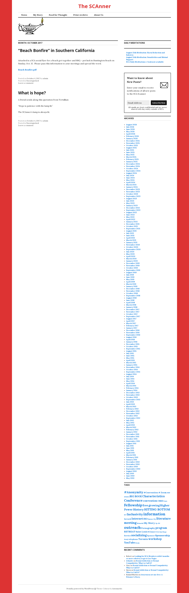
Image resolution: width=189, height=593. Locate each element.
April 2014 (130, 383)
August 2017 (131, 319)
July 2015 (130, 353)
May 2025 (130, 155)
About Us (98, 15)
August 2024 (131, 173)
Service (127, 535)
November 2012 (133, 413)
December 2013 (133, 393)
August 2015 (131, 351)
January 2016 (131, 342)
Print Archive (80, 15)
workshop (155, 539)
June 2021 (130, 236)
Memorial (140, 523)
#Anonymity (133, 492)
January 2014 (131, 390)
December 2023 (133, 189)
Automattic (117, 589)
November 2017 (132, 312)
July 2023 (130, 201)
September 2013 (133, 400)
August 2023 (131, 199)
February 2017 (132, 326)
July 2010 (130, 473)
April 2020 (130, 256)
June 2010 (130, 476)
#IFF (168, 493)
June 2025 (130, 152)
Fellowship (133, 505)
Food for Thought (58, 15)
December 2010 (133, 462)
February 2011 (132, 457)
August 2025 (131, 148)
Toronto (143, 539)
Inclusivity (135, 514)
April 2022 (130, 219)
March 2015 (131, 363)
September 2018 (133, 296)
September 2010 (133, 469)
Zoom (137, 543)
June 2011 (130, 448)
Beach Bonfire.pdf (27, 69)
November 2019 (133, 266)
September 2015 (133, 349)
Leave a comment (25, 83)
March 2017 (131, 323)
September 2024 (133, 171)
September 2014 (133, 372)
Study (126, 539)
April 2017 (130, 321)
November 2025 (133, 143)
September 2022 (133, 210)
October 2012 (132, 416)
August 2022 (131, 212)
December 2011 (132, 434)
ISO (145, 518)
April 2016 (130, 339)
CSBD (160, 501)
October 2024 (132, 169)
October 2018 (132, 293)
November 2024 (133, 166)
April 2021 (130, 238)
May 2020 (130, 254)
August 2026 (131, 125)
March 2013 (131, 406)
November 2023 (133, 192)
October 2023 (132, 194)
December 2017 (132, 309)
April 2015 (130, 360)
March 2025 (131, 157)
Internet (137, 518)
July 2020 (130, 252)
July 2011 (130, 446)
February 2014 (132, 388)
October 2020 (132, 247)
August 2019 (131, 272)
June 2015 (130, 356)
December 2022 (133, 208)
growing (154, 505)
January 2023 (132, 205)
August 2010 (131, 471)
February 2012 (132, 430)
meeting (130, 523)
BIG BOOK (136, 496)
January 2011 (131, 460)
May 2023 (130, 203)
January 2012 (131, 432)
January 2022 (132, 222)
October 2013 (132, 397)
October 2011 (131, 439)
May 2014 (130, 381)
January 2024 (132, 187)
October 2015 (132, 346)
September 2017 (133, 316)
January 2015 (131, 365)
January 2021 (131, 242)
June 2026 (130, 129)
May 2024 (130, 180)
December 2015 (132, 344)
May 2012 (130, 423)
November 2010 (133, 464)
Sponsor (151, 535)
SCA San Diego (161, 532)
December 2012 (133, 411)
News (24, 15)
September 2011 (133, 441)
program (161, 528)
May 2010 (130, 478)
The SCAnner (94, 6)
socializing (139, 535)
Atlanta (126, 497)
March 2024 (131, 185)
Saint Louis (141, 531)
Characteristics (153, 496)
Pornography (148, 528)
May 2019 (130, 279)
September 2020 (133, 249)
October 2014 (132, 370)
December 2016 (133, 330)
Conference (133, 500)
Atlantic (129, 561)
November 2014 (133, 367)
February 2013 (132, 409)
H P (125, 515)
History (138, 509)
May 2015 (130, 358)
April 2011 (130, 453)
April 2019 (130, 282)
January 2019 (131, 286)
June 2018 (130, 300)
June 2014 (130, 379)
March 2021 (131, 240)
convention (150, 500)
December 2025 (133, 141)
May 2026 (130, 132)
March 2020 (131, 259)
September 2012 (133, 418)
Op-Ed (157, 523)
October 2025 (132, 145)
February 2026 (132, 136)
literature (163, 518)
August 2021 (131, 231)
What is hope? (32, 92)
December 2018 (133, 289)
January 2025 (131, 162)
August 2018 (131, 298)
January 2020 (132, 261)
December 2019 (133, 263)
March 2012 (131, 427)
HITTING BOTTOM (157, 509)
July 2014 (130, 376)
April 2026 (130, 134)
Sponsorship (162, 535)
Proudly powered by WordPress (80, 589)
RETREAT (129, 531)
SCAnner (152, 532)
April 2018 (130, 303)
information (154, 514)
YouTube (129, 542)
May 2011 (130, 450)
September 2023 (133, 196)
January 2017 (131, 328)
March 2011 (131, 455)
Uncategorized (32, 81)
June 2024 (130, 178)
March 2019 (131, 284)
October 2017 (132, 314)
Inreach (127, 519)
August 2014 (131, 374)
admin (45, 78)
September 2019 (133, 270)
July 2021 (130, 233)
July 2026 (130, 127)
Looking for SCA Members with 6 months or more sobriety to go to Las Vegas (147, 557)
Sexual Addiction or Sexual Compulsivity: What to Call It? (142, 562)
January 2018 (131, 307)
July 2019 (130, 275)
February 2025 (132, 159)
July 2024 (130, 175)
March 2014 (131, 386)
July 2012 (130, 420)
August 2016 (131, 337)
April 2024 (130, 182)
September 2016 (133, 335)
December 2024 (133, 164)
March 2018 (131, 305)
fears (165, 501)
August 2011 (131, 443)
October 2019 (132, 268)
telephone (133, 539)
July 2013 (130, 402)
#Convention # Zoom (155, 492)
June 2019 (130, 277)
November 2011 (132, 437)
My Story (38, 15)
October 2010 (132, 467)
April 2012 (130, 425)
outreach (132, 527)
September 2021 (133, 229)
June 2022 (130, 215)
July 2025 (130, 150)
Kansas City (152, 519)
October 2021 (132, 226)
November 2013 (133, 395)
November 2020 (133, 245)
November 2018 (133, 291)
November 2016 (133, 333)
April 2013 (130, 404)
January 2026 (132, 138)
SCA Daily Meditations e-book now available (145, 62)
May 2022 (130, 217)
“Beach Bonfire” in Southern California (56, 50)
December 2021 (133, 224)
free (145, 505)
